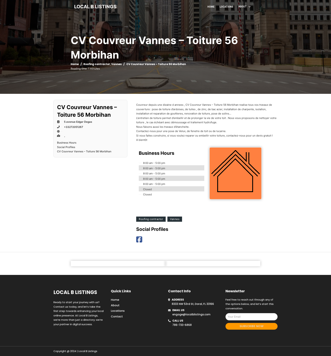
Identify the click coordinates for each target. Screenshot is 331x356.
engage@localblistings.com (191, 314)
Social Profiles (66, 147)
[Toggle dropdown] (249, 7)
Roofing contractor (96, 64)
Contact (117, 316)
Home (210, 6)
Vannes (116, 64)
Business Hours (66, 142)
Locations (226, 6)
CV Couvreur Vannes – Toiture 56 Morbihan (84, 151)
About (115, 305)
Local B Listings (95, 6)
